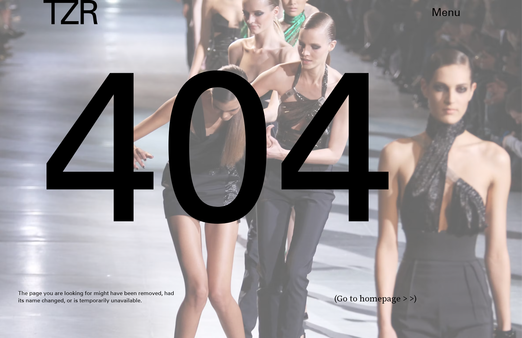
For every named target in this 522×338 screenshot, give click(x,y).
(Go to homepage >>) (375, 298)
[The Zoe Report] (71, 12)
